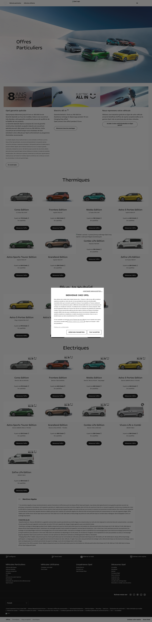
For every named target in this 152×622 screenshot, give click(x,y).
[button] (92, 291)
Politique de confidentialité (61, 327)
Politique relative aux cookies (76, 321)
